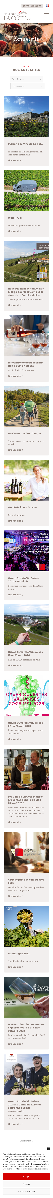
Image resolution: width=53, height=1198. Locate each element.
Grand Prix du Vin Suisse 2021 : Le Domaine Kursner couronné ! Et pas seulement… (24, 1106)
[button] (49, 1148)
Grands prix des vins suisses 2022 (26, 881)
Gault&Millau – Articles (22, 507)
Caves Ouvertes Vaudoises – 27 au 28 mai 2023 (26, 724)
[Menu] (45, 13)
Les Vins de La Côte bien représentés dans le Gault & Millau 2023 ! (25, 800)
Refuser (26, 1184)
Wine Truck (15, 217)
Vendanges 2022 (19, 953)
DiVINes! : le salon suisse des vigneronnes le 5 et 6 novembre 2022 (26, 1028)
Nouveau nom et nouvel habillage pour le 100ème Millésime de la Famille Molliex (26, 292)
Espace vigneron (32, 6)
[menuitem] (32, 5)
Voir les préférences (26, 1191)
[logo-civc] (22, 15)
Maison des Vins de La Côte (25, 144)
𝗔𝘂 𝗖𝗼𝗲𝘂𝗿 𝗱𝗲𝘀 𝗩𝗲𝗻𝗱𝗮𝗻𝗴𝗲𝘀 (25, 433)
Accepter (27, 1176)
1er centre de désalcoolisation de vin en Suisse (25, 364)
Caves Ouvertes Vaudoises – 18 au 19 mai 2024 (26, 653)
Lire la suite (14, 160)
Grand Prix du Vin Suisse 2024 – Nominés (23, 579)
